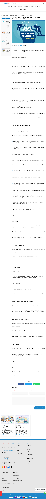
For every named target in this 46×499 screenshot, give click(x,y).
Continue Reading (5, 434)
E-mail (30, 390)
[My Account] (43, 3)
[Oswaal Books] (6, 3)
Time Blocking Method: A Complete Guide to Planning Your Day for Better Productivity (8, 24)
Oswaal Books (19, 45)
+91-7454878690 (9, 460)
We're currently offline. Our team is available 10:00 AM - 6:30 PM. (40, 490)
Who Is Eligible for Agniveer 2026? (8, 51)
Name (13, 390)
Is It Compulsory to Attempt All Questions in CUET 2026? (8, 33)
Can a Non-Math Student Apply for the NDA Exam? (8, 42)
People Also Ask (5, 15)
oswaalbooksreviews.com (15, 494)
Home (1, 15)
